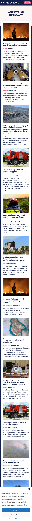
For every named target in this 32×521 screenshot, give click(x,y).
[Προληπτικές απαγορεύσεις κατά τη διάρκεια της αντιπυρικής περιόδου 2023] (16, 327)
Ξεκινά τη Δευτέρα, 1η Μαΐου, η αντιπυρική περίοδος (14, 423)
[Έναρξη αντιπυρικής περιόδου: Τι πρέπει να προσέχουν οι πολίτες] (16, 32)
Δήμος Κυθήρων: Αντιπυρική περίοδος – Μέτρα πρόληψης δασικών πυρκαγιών (14, 217)
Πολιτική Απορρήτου (20, 518)
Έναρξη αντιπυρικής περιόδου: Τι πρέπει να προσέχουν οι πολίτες (15, 45)
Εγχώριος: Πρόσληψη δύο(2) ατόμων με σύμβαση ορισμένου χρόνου (14, 300)
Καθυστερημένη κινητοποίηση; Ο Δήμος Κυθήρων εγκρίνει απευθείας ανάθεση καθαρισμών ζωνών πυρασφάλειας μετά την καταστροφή (15, 129)
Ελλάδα (5, 48)
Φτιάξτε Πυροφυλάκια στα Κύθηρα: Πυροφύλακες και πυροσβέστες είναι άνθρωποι (14, 259)
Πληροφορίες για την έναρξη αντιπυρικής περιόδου (13, 461)
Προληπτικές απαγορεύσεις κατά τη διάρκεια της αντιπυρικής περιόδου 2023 (15, 340)
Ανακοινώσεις (6, 176)
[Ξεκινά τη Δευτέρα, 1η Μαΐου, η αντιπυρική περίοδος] (16, 411)
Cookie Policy (8, 518)
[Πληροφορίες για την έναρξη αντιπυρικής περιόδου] (16, 449)
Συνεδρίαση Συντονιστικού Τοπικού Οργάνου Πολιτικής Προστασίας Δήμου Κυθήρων (14, 382)
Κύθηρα (5, 90)
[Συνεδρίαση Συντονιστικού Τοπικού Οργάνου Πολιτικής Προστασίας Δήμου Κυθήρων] (16, 369)
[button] (29, 489)
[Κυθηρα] (10, 3)
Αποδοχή (16, 510)
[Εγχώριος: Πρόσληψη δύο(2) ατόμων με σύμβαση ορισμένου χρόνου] (16, 287)
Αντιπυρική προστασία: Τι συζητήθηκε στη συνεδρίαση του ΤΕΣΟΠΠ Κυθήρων (15, 85)
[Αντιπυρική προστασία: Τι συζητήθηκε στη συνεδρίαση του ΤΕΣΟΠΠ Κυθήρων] (16, 72)
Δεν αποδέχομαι (16, 515)
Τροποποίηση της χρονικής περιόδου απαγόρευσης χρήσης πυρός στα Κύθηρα (14, 171)
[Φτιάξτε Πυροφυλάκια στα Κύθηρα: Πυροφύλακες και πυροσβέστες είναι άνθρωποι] (16, 245)
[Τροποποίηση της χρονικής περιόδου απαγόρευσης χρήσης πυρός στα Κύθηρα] (16, 157)
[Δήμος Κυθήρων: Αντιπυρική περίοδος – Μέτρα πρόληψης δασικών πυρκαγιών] (16, 203)
